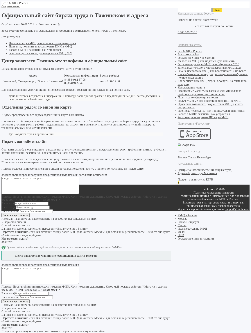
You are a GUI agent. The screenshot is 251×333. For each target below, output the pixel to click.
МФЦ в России (187, 215)
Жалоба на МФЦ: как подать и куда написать (206, 61)
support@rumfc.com (237, 209)
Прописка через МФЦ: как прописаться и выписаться (42, 43)
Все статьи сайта (188, 54)
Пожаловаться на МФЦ (192, 228)
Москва (182, 218)
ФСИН (182, 231)
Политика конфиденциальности (198, 97)
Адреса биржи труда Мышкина (197, 173)
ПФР (181, 235)
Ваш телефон (9, 211)
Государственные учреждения (196, 57)
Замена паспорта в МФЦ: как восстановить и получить (212, 70)
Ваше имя (7, 203)
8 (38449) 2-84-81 (75, 82)
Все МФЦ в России (190, 51)
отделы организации (40, 134)
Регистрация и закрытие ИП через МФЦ (203, 117)
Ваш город (8, 207)
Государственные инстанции (196, 238)
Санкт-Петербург (188, 222)
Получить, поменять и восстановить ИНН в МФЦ (40, 46)
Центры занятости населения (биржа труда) (205, 169)
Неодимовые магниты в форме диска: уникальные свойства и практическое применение (209, 92)
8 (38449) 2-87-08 (75, 79)
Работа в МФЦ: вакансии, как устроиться (35, 49)
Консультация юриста (191, 87)
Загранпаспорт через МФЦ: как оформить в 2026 (208, 64)
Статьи (182, 225)
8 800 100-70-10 (187, 32)
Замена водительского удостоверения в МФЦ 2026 (40, 53)
